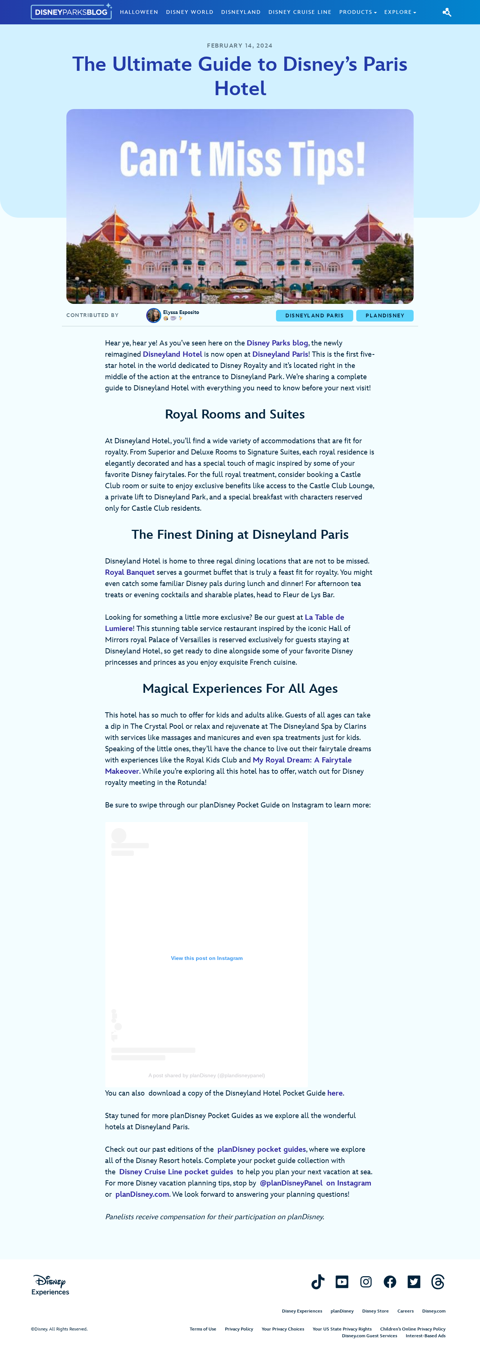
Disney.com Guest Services (369, 1336)
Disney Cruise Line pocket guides (176, 1172)
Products (355, 12)
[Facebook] (390, 1281)
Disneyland (241, 12)
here (335, 1093)
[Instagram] (366, 1281)
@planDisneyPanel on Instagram (315, 1183)
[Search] (447, 12)
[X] (414, 1281)
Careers (406, 1311)
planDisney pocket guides (262, 1149)
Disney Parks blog (277, 343)
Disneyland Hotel (172, 354)
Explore (398, 12)
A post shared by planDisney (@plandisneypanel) (206, 1075)
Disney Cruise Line (300, 12)
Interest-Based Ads (426, 1336)
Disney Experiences (302, 1311)
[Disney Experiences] (50, 1285)
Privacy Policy (239, 1329)
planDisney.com (142, 1194)
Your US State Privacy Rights (342, 1329)
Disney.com (434, 1311)
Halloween (139, 12)
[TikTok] (318, 1281)
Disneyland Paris (280, 354)
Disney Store (375, 1311)
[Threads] (438, 1281)
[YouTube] (342, 1281)
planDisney (342, 1311)
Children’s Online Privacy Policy (413, 1329)
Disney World (190, 12)
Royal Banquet (130, 572)
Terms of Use (203, 1329)
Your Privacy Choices (283, 1329)
